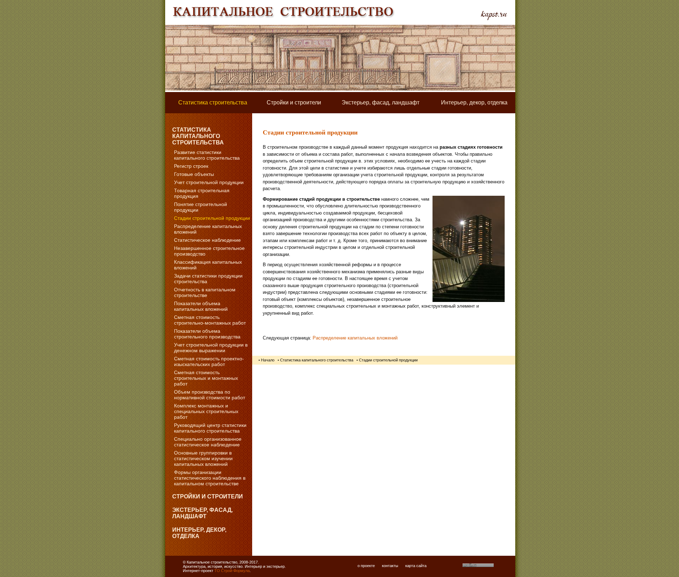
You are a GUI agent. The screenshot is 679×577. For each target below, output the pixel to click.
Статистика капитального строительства (198, 136)
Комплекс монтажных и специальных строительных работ (206, 411)
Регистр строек (191, 166)
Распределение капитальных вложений (208, 229)
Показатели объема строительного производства (207, 333)
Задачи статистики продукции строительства (208, 278)
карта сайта (415, 566)
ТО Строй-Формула (232, 571)
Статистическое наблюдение (207, 240)
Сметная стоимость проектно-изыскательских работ (209, 361)
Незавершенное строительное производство (209, 251)
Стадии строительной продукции (212, 218)
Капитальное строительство (212, 562)
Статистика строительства (212, 102)
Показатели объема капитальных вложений (201, 306)
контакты (390, 566)
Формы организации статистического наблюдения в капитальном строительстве (209, 477)
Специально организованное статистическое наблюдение (208, 441)
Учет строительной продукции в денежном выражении (211, 347)
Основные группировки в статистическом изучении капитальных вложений (203, 458)
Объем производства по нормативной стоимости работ (209, 394)
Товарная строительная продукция (202, 193)
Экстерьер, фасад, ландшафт (380, 102)
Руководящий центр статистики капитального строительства (210, 428)
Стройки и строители (294, 102)
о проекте (366, 566)
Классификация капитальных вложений (208, 264)
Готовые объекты (194, 174)
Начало (267, 360)
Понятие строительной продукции (200, 207)
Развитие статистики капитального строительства (207, 155)
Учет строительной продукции (209, 182)
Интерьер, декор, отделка (474, 102)
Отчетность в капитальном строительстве (205, 292)
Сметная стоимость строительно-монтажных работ (210, 320)
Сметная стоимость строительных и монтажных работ (206, 378)
